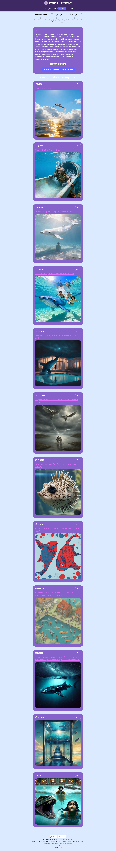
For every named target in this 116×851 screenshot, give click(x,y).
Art (50, 8)
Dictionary (62, 8)
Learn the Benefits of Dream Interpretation (58, 844)
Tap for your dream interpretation (58, 69)
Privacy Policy (80, 841)
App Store (59, 839)
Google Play (69, 839)
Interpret (44, 8)
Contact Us (58, 846)
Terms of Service (67, 841)
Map (55, 8)
